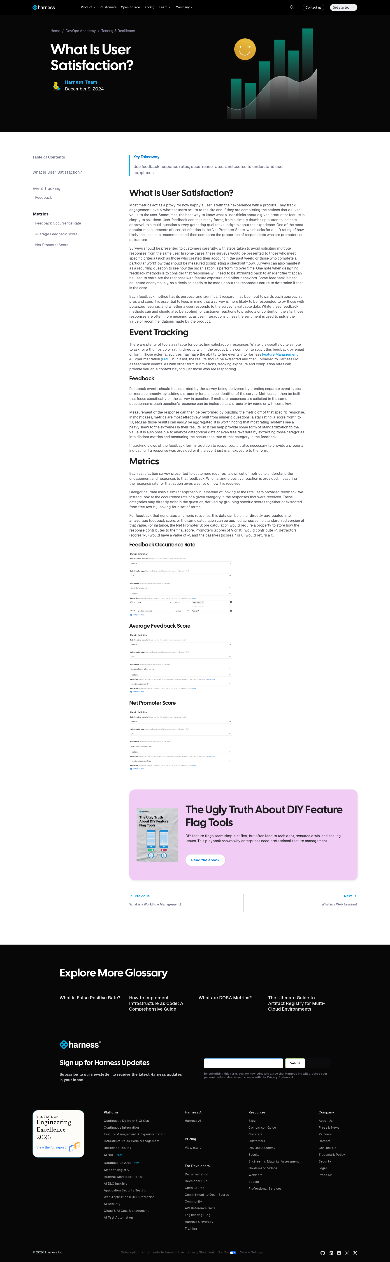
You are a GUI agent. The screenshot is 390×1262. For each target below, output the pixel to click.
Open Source (130, 7)
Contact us (313, 7)
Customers (108, 7)
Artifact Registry (116, 1170)
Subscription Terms (135, 1252)
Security (325, 1161)
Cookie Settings (251, 1252)
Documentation (196, 1174)
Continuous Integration (121, 1127)
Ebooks (253, 1154)
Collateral (256, 1134)
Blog (251, 1120)
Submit (295, 1063)
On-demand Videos (262, 1168)
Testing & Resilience (118, 31)
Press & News (329, 1127)
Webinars (255, 1175)
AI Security (112, 1203)
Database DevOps (117, 1162)
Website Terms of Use (168, 1252)
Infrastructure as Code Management (132, 1141)
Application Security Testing (125, 1190)
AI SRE (109, 1155)
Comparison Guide (262, 1127)
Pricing (149, 7)
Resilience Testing (117, 1147)
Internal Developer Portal (123, 1176)
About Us (326, 1120)
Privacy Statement (201, 1252)
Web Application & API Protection (129, 1197)
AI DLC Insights (115, 1183)
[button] (88, 7)
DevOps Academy (262, 1147)
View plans (193, 1147)
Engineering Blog (197, 1215)
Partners (325, 1134)
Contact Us (327, 1147)
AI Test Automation (118, 1217)
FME (165, 359)
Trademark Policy (332, 1154)
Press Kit (325, 1175)
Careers (325, 1141)
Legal (323, 1168)
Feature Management (280, 354)
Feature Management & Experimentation (134, 1134)
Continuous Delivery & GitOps (126, 1120)
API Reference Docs (200, 1208)
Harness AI (193, 1120)
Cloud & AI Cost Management (126, 1210)
